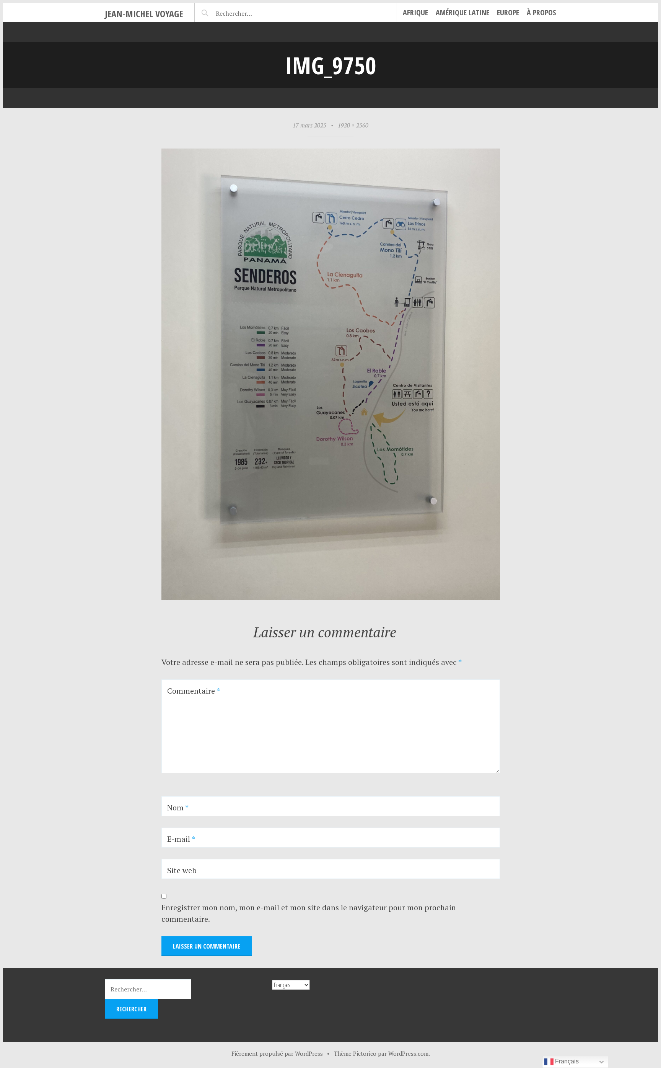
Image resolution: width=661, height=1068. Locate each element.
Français (566, 1061)
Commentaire (193, 691)
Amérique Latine (462, 12)
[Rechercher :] (247, 12)
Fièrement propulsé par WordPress (277, 1053)
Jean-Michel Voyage (144, 13)
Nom (178, 807)
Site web (182, 870)
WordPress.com (408, 1053)
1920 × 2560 (353, 125)
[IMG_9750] (330, 597)
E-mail (181, 839)
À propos (541, 12)
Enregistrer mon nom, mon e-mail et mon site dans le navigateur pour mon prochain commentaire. (308, 913)
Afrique (415, 12)
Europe (508, 12)
